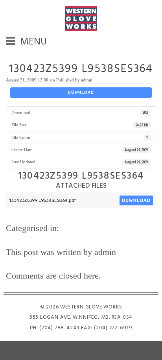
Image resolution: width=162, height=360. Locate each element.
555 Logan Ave (49, 317)
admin (86, 80)
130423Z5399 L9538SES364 (81, 69)
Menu (32, 43)
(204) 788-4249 (59, 328)
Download (81, 92)
